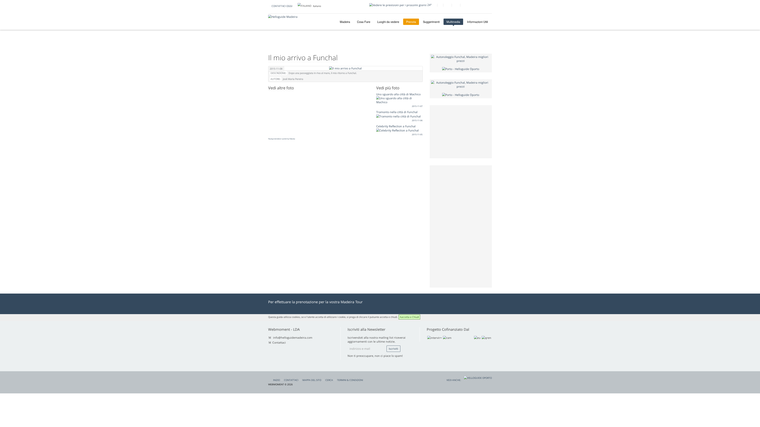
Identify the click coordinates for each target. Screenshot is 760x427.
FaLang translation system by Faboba (281, 139)
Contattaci (279, 342)
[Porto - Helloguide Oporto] (460, 69)
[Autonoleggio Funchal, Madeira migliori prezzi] (461, 58)
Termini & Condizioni (350, 380)
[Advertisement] (460, 226)
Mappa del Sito (311, 380)
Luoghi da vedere (388, 22)
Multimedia (453, 22)
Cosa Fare (363, 22)
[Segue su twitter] (447, 6)
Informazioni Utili (477, 22)
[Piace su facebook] (433, 6)
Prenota (411, 22)
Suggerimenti (431, 22)
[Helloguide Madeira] (282, 17)
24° (429, 5)
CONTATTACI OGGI (282, 6)
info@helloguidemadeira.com (292, 337)
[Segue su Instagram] (456, 6)
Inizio (276, 380)
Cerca (329, 380)
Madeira (344, 22)
